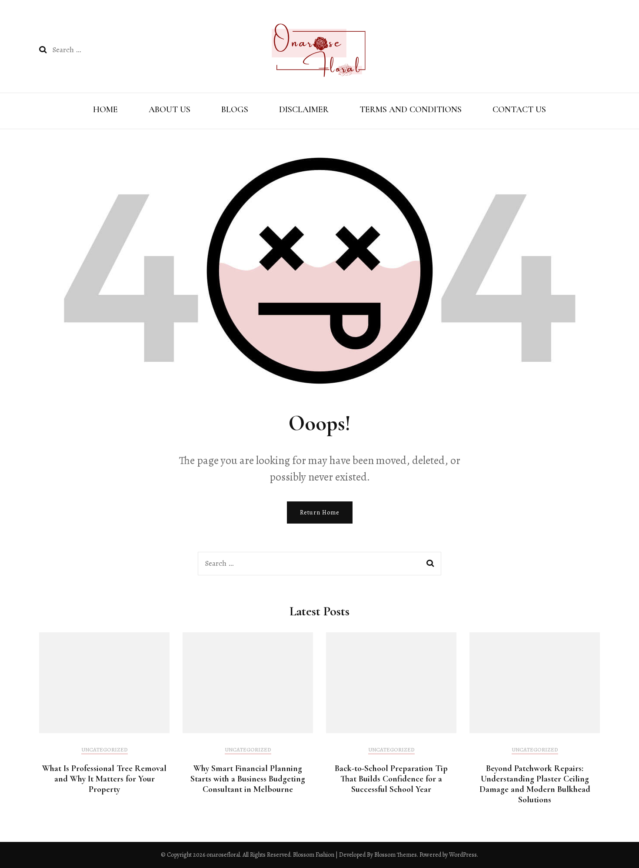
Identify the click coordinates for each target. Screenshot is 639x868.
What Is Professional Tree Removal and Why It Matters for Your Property (104, 779)
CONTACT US (519, 109)
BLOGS (234, 109)
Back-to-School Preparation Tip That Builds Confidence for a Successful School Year (391, 779)
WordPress (463, 855)
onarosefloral (223, 855)
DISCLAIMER (304, 109)
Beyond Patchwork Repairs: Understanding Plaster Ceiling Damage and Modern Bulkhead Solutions (534, 784)
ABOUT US (169, 109)
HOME (105, 109)
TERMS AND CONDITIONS (410, 109)
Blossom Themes (395, 855)
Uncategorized (104, 749)
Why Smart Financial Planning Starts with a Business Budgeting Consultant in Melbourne (247, 779)
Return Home (319, 512)
